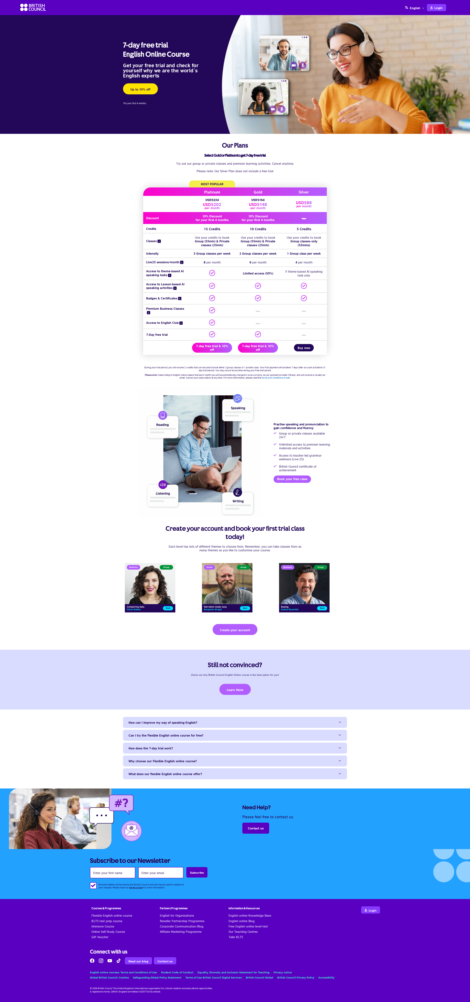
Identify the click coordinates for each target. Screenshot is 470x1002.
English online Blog (242, 921)
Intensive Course (102, 926)
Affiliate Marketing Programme (181, 931)
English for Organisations (177, 915)
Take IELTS (236, 937)
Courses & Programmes (106, 908)
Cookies (124, 977)
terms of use (136, 887)
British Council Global (259, 977)
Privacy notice (283, 972)
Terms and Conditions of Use (138, 972)
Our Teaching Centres (243, 931)
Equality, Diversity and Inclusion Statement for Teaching (234, 972)
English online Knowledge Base (250, 915)
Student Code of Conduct (177, 972)
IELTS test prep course (106, 921)
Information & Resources (244, 908)
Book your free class (292, 478)
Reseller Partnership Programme (182, 921)
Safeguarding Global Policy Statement (157, 977)
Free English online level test (248, 926)
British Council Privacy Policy (295, 977)
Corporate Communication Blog (181, 926)
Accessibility (326, 977)
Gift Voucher (100, 937)
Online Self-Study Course (108, 931)
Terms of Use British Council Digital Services (213, 977)
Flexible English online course (111, 915)
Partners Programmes (174, 908)
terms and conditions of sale (276, 377)
